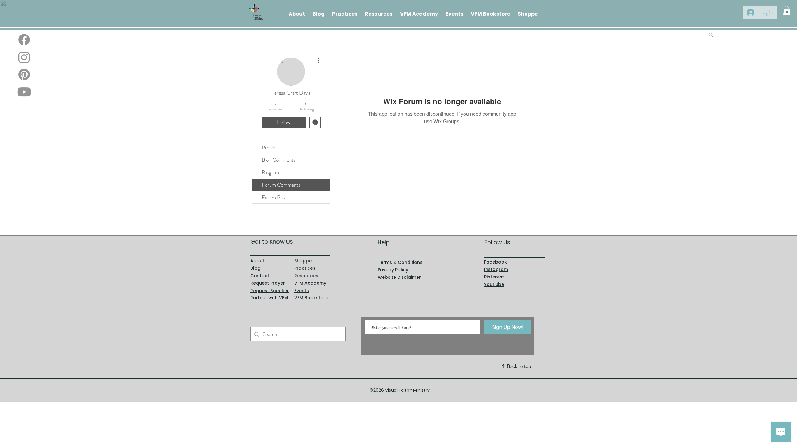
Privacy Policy (393, 270)
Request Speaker (269, 290)
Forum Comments (281, 185)
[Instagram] (24, 57)
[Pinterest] (24, 74)
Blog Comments (278, 160)
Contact (259, 276)
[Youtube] (24, 92)
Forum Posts (275, 197)
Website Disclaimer (399, 277)
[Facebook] (24, 39)
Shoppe (303, 261)
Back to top (519, 366)
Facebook (495, 262)
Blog (255, 268)
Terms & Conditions (400, 262)
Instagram (496, 269)
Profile (268, 147)
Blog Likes (272, 172)
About (257, 261)
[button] (787, 10)
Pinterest (494, 277)
